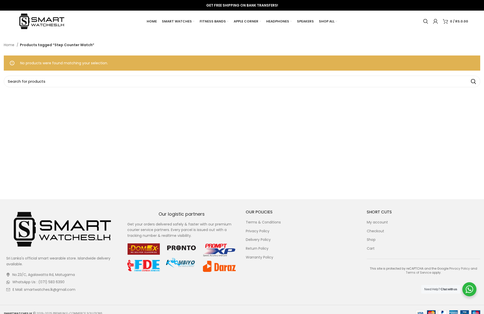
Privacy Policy (257, 231)
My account (377, 222)
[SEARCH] (473, 81)
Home (9, 44)
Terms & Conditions (263, 222)
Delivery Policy (258, 239)
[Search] (426, 21)
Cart (371, 248)
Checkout (375, 231)
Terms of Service (418, 272)
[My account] (435, 21)
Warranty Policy (259, 257)
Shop (371, 239)
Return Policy (257, 248)
